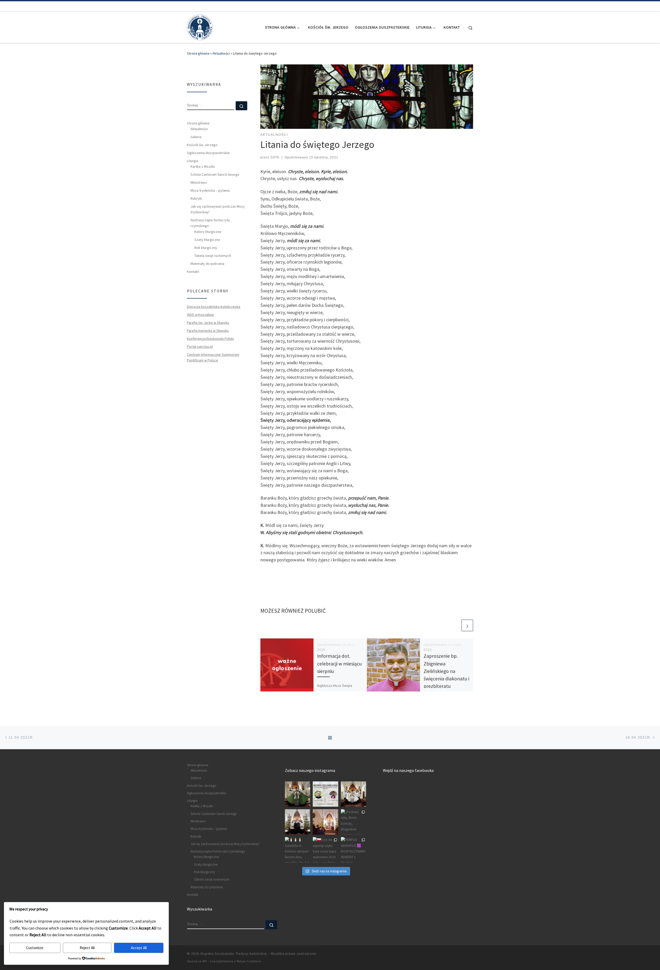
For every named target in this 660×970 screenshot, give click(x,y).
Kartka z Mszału (203, 166)
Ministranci (199, 182)
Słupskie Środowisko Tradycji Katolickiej (233, 953)
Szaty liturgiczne (207, 239)
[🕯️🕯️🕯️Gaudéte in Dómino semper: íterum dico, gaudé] (297, 849)
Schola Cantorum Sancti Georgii (215, 174)
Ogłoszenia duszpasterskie (208, 152)
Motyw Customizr (249, 961)
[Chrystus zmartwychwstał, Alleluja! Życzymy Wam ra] (353, 794)
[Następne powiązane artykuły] (467, 625)
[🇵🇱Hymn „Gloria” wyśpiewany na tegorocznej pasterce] (325, 821)
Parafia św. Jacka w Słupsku (208, 322)
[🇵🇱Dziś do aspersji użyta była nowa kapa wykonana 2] (325, 849)
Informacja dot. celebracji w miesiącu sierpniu (339, 663)
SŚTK (274, 157)
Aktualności (221, 53)
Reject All (87, 947)
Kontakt (193, 271)
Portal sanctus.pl (200, 346)
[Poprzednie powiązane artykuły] (455, 625)
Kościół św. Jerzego (202, 144)
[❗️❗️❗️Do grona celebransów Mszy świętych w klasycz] (325, 794)
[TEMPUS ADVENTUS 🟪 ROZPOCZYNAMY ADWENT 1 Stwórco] (353, 849)
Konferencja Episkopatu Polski (210, 338)
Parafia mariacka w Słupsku (208, 330)
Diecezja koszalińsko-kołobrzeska (213, 306)
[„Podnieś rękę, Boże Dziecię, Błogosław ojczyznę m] (353, 821)
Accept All (139, 947)
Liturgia (192, 160)
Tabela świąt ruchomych (212, 255)
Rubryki (196, 198)
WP (204, 961)
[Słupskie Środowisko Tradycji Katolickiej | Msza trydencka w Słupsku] (200, 26)
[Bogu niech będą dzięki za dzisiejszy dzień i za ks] (297, 794)
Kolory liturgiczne (207, 231)
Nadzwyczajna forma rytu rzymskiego (210, 223)
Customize (34, 947)
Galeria (196, 136)
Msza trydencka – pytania (210, 190)
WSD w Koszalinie (200, 314)
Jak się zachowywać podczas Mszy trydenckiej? (218, 209)
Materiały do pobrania (207, 263)
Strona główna (198, 53)
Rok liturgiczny (205, 247)
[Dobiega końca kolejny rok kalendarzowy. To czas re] (297, 821)
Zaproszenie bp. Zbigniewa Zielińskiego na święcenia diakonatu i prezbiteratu (446, 671)
